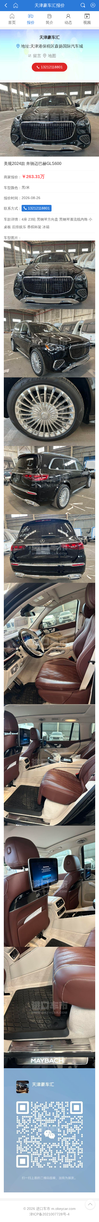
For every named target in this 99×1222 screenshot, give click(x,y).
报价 (31, 19)
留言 (37, 56)
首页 (12, 19)
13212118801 (36, 208)
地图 (52, 56)
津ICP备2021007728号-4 (49, 1214)
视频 (87, 19)
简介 (49, 19)
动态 (68, 19)
